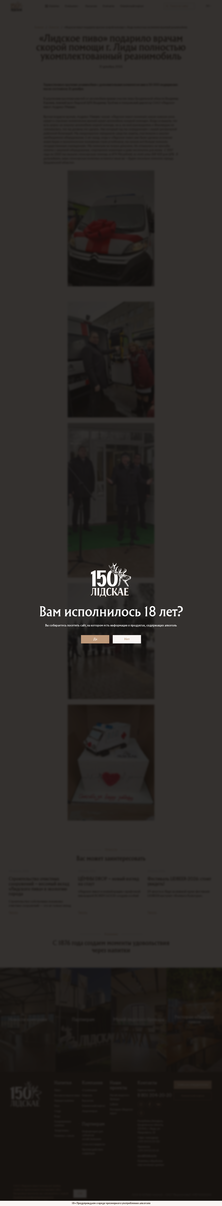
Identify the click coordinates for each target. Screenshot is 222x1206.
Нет (127, 639)
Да (95, 639)
